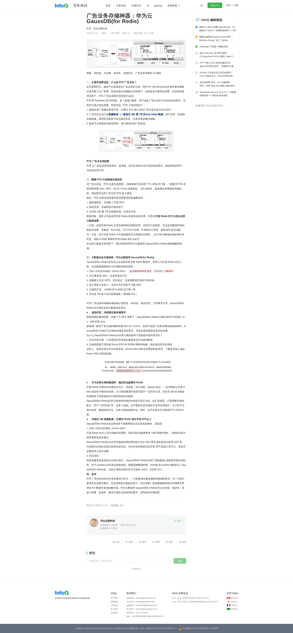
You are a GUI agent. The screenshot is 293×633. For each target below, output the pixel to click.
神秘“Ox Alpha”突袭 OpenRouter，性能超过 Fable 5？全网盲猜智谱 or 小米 (217, 29)
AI (148, 5)
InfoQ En (234, 598)
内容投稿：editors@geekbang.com (141, 598)
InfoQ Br (234, 609)
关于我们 (114, 598)
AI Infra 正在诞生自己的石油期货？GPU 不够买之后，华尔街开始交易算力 (217, 74)
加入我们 (114, 609)
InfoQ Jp (234, 602)
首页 (108, 5)
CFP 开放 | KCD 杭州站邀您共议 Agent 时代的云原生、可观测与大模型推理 (218, 65)
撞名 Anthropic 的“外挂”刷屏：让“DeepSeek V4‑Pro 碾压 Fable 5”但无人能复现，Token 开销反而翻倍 (218, 55)
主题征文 (136, 5)
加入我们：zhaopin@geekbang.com (142, 609)
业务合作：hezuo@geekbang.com (141, 602)
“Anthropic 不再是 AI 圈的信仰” (214, 46)
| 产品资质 (214, 628)
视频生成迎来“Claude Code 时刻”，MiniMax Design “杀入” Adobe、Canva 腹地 (216, 39)
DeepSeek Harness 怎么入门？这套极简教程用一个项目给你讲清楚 (218, 94)
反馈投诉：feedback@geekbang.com (142, 605)
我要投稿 (114, 602)
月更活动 (121, 5)
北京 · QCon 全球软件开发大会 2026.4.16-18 (190, 598)
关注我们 (114, 613)
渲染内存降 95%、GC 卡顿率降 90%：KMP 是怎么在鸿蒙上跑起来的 (217, 84)
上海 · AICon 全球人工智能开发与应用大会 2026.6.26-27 (195, 602)
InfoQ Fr (234, 605)
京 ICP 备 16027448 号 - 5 (165, 628)
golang (158, 5)
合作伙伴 (114, 605)
